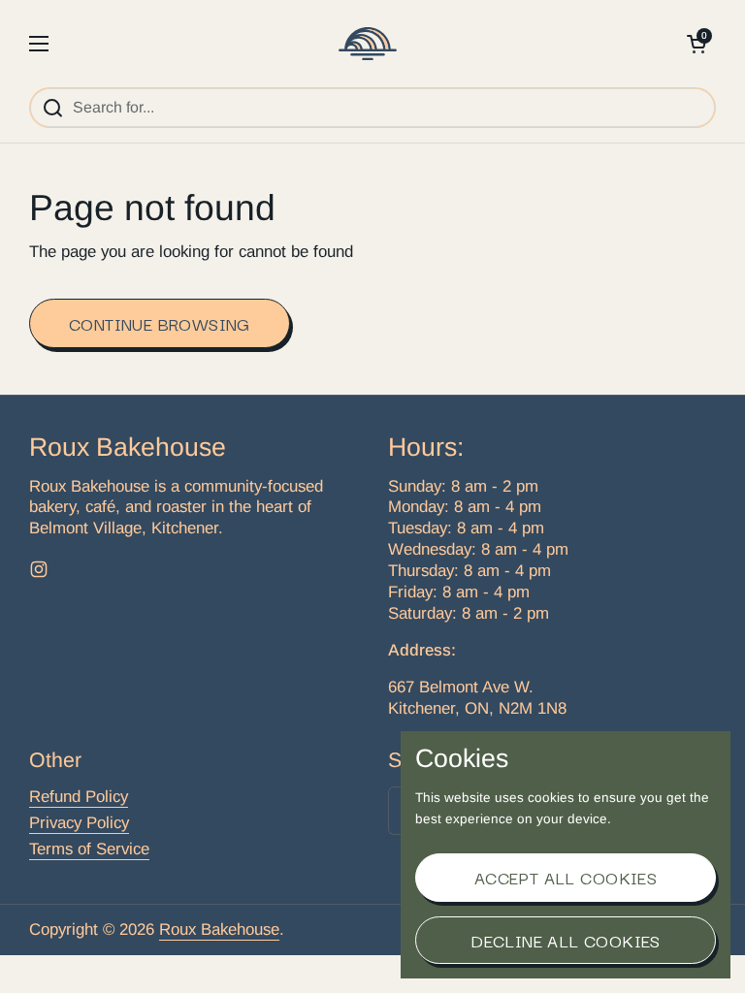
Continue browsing (159, 323)
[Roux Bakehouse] (368, 44)
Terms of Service (89, 849)
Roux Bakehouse (219, 929)
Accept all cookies (565, 877)
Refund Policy (78, 796)
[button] (696, 43)
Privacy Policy (79, 823)
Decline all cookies (565, 940)
